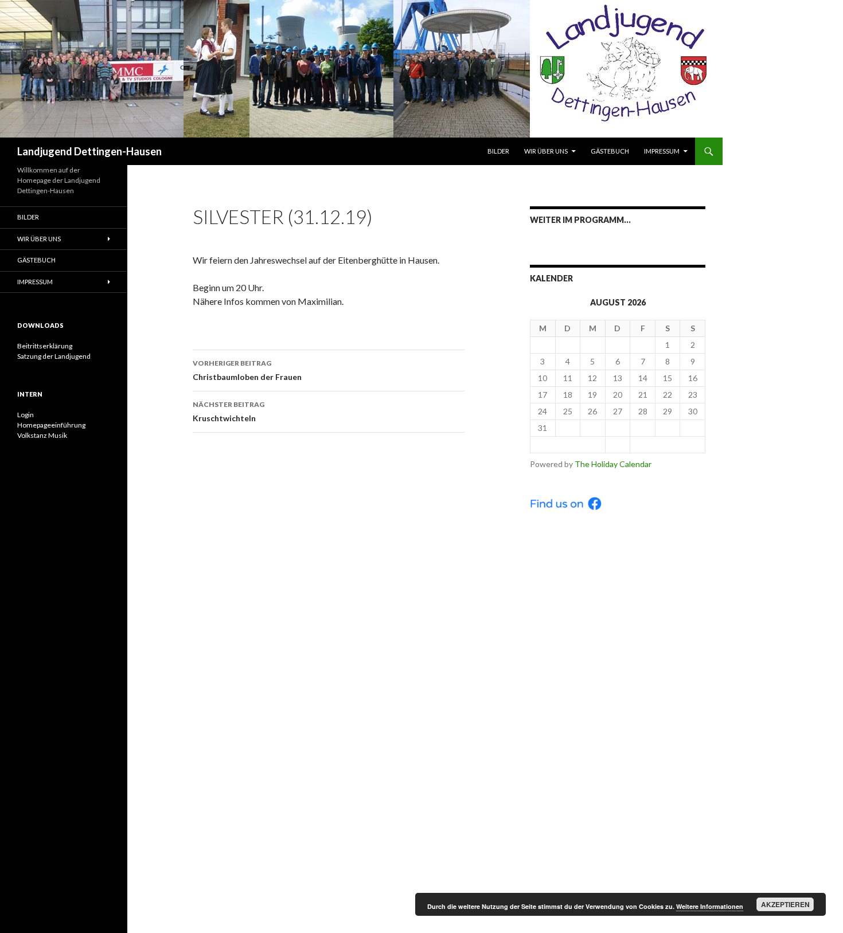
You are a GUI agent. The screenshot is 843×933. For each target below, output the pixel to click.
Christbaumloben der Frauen (247, 370)
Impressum (662, 151)
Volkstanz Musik (42, 435)
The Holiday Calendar (613, 464)
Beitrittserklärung (44, 346)
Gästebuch (610, 151)
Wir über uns (546, 151)
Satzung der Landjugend (54, 356)
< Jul (568, 444)
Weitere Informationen (709, 906)
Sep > (667, 444)
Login (25, 414)
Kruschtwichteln (228, 411)
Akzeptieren (785, 904)
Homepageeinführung (51, 425)
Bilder (498, 151)
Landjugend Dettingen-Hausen (89, 151)
